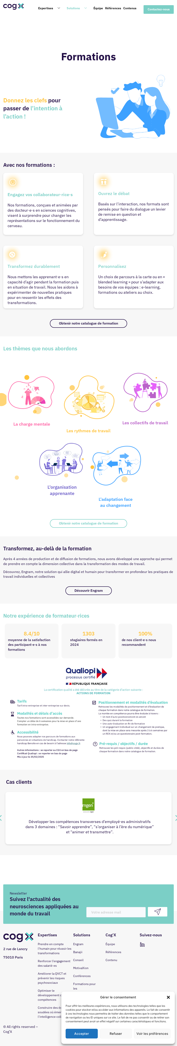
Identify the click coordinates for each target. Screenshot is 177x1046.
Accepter (81, 1034)
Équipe (98, 8)
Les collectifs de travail (145, 423)
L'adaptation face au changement (116, 502)
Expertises (45, 8)
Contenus (129, 8)
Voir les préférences (152, 1034)
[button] (168, 997)
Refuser (116, 1034)
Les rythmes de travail (88, 431)
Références (113, 8)
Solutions (73, 8)
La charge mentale (31, 424)
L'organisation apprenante (62, 490)
